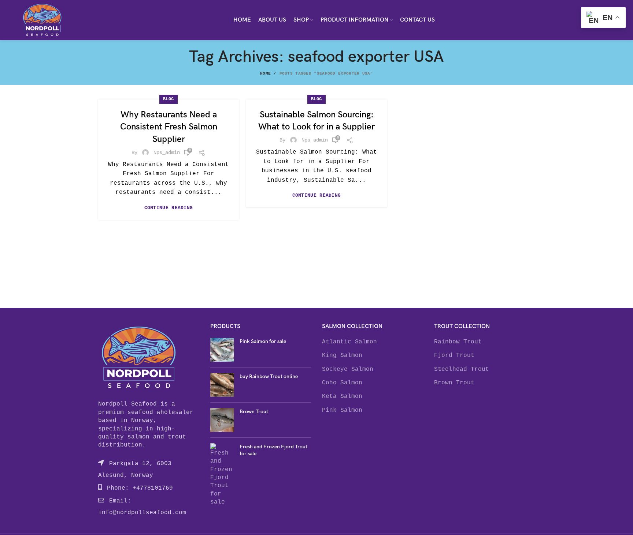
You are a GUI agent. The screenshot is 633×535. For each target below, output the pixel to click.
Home (265, 73)
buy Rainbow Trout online (269, 376)
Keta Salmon (342, 396)
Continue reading (168, 208)
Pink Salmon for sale (263, 341)
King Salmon (342, 355)
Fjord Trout (454, 355)
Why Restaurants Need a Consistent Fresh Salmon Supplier (168, 126)
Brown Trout (254, 411)
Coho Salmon (342, 383)
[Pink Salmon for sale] (222, 350)
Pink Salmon (342, 410)
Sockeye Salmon (347, 369)
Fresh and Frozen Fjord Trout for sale (273, 450)
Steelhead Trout (461, 369)
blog (168, 99)
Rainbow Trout (458, 342)
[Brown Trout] (222, 420)
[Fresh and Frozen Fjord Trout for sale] (222, 474)
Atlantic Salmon (349, 342)
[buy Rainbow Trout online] (222, 385)
